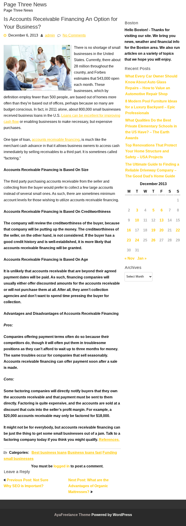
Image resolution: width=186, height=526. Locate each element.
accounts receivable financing (56, 140)
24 (137, 240)
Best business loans (49, 453)
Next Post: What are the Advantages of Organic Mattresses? (88, 486)
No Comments (74, 36)
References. (109, 440)
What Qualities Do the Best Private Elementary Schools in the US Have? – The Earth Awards (151, 129)
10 (137, 220)
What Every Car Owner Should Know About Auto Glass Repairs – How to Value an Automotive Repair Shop (151, 85)
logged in (62, 466)
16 (129, 230)
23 (129, 240)
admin (50, 36)
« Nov (130, 259)
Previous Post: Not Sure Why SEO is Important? (26, 483)
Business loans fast (85, 453)
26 (153, 240)
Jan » (142, 259)
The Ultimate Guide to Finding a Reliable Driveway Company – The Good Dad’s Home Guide (152, 170)
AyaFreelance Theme (72, 515)
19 (153, 230)
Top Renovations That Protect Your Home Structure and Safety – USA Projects (151, 151)
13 (161, 220)
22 (178, 230)
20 (161, 230)
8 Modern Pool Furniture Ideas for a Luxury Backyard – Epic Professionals (151, 107)
